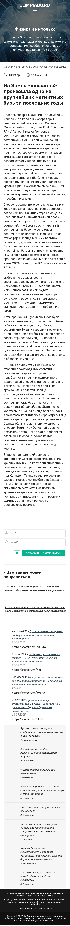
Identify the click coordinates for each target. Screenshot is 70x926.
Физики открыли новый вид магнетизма (37, 771)
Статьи (20, 66)
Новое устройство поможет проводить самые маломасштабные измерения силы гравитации (35, 609)
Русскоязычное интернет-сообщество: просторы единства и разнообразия (37, 635)
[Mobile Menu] (35, 12)
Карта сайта (25, 908)
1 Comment (26, 777)
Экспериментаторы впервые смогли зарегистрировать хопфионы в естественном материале (38, 681)
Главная (8, 66)
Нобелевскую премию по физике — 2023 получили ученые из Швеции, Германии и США (36, 658)
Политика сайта (43, 908)
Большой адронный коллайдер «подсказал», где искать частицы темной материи (42, 790)
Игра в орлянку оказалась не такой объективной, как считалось (38, 876)
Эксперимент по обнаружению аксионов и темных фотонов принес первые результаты (34, 588)
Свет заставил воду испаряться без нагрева (41, 809)
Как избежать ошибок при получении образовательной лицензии (38, 752)
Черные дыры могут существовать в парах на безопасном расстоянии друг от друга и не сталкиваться (41, 854)
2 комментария (28, 740)
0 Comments (27, 760)
